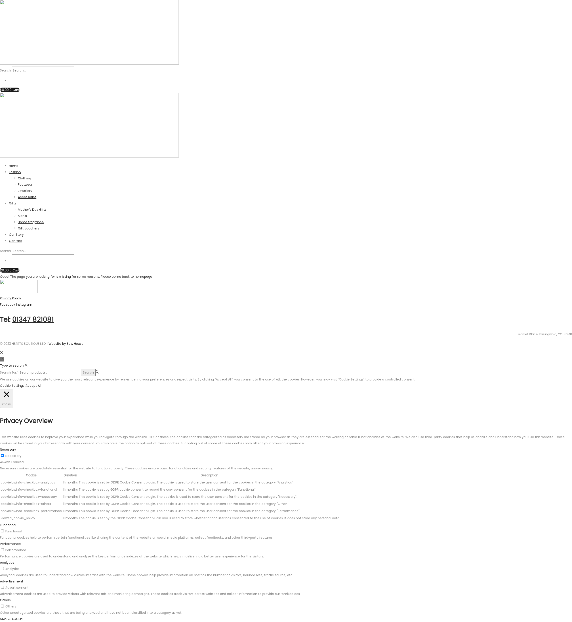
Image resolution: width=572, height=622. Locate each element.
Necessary (13, 456)
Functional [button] (8, 525)
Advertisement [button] (11, 581)
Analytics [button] (7, 562)
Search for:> (9, 372)
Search (5, 70)
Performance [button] (10, 544)
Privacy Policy (10, 298)
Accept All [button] (33, 385)
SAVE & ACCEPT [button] (12, 619)
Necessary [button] (8, 449)
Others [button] (5, 600)
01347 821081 (33, 319)
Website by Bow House (66, 343)
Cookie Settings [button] (12, 385)
